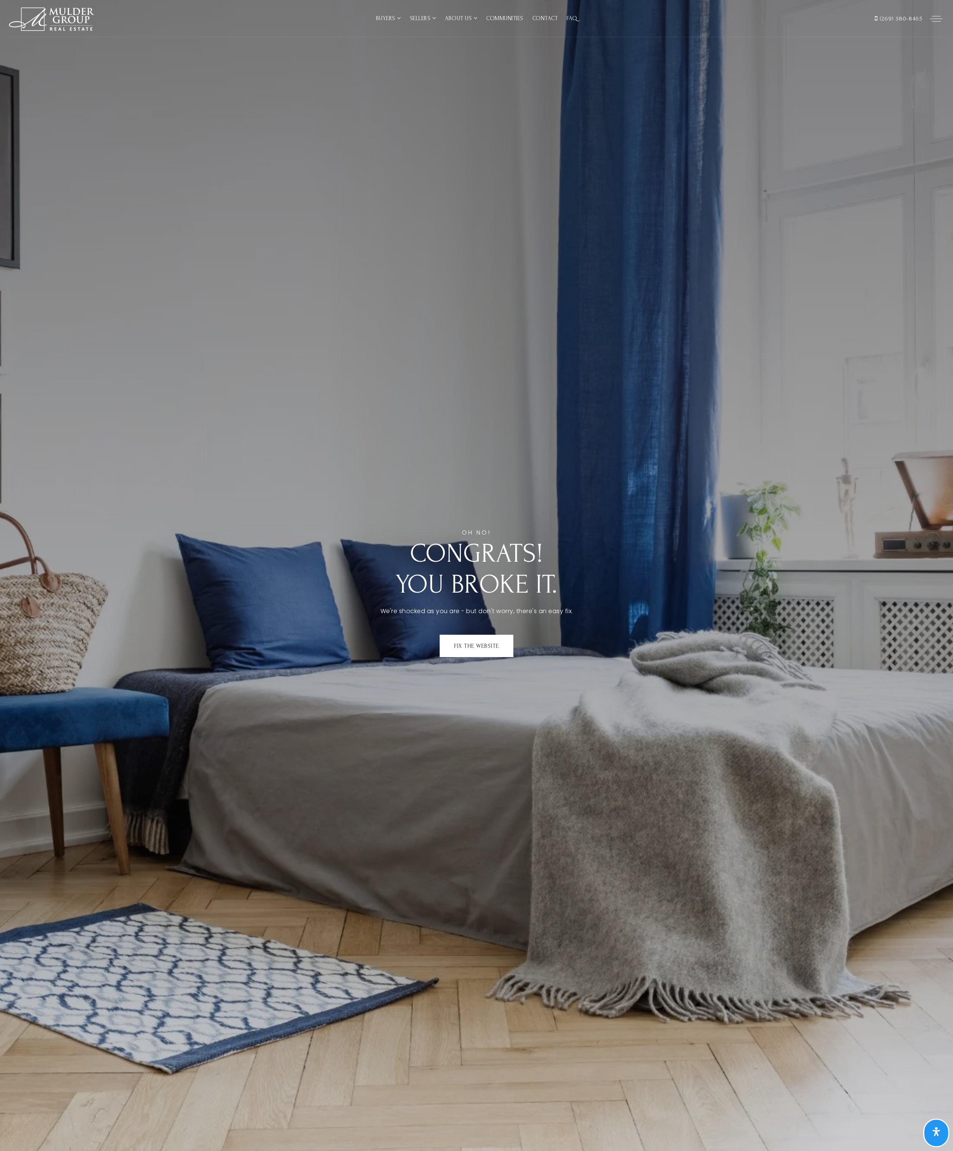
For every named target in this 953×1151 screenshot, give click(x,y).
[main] (476, 575)
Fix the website (476, 646)
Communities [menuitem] (504, 18)
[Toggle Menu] (936, 18)
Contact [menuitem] (545, 18)
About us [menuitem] (459, 18)
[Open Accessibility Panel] (936, 1133)
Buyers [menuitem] (386, 18)
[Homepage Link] (50, 18)
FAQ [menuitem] (572, 18)
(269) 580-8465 (900, 18)
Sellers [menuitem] (421, 18)
